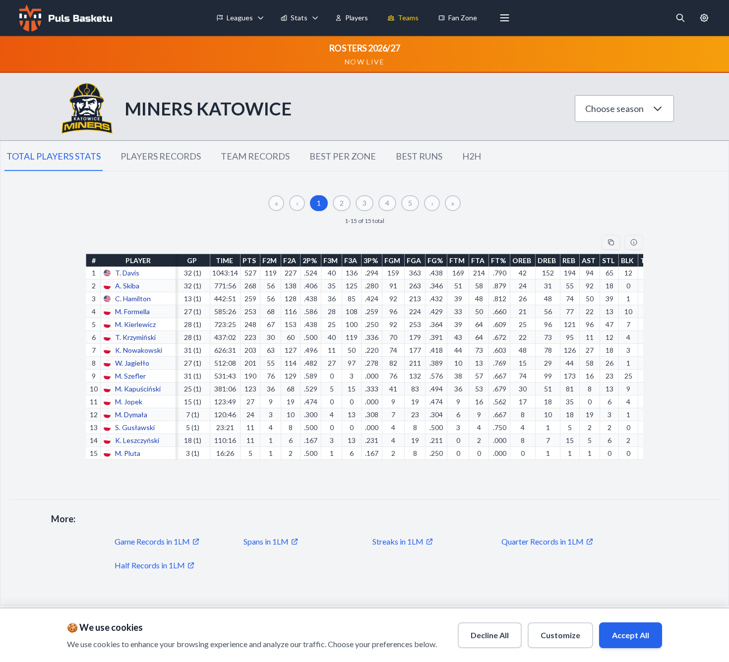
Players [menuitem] (356, 17)
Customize (560, 635)
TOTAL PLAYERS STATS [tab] (53, 156)
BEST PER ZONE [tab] (342, 156)
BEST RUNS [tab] (419, 156)
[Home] (64, 18)
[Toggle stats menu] (315, 18)
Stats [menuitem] (299, 17)
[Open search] (680, 18)
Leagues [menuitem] (240, 17)
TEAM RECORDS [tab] (255, 156)
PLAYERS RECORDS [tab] (161, 156)
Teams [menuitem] (408, 17)
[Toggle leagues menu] (261, 18)
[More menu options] (505, 18)
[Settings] (704, 18)
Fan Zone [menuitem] (462, 17)
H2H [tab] (471, 156)
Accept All (630, 635)
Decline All (490, 635)
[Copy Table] (611, 242)
